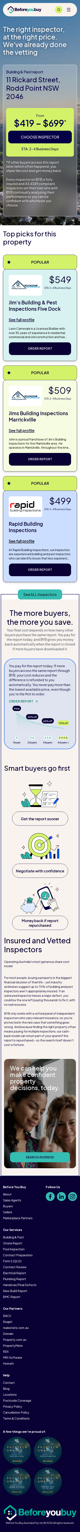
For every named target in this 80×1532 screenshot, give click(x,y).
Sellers (7, 1212)
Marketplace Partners (18, 1218)
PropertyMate (13, 1346)
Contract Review (14, 1267)
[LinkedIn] (61, 1196)
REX (6, 1351)
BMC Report (11, 1297)
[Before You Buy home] (24, 10)
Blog (6, 1389)
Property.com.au (14, 1340)
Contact (9, 1383)
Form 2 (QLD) (12, 1261)
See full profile (21, 319)
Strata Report (12, 1243)
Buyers (8, 1206)
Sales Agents (12, 1200)
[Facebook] (50, 1196)
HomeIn (8, 1363)
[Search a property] (59, 9)
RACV (7, 1316)
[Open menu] (69, 10)
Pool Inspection (14, 1249)
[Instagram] (72, 1196)
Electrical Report (14, 1273)
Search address (40, 1157)
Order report (40, 348)
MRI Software (12, 1357)
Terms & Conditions (16, 1418)
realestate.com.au (16, 1328)
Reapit (7, 1322)
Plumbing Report (14, 1279)
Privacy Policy (12, 1406)
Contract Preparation (18, 1255)
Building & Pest (13, 1237)
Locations (10, 1394)
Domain (8, 1334)
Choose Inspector (40, 137)
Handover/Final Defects (19, 1285)
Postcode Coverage (17, 1400)
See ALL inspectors (40, 594)
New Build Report (15, 1291)
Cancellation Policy (16, 1412)
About (7, 1194)
